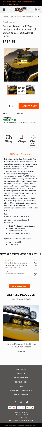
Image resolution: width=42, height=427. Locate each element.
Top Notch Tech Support (33, 142)
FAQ (21, 386)
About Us (21, 373)
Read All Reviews (20, 286)
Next (40, 331)
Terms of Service (21, 395)
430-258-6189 (14, 4)
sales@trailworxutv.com (22, 420)
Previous (1, 331)
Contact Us (21, 369)
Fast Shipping (8, 141)
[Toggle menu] (6, 9)
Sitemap (35, 425)
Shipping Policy (21, 378)
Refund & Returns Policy (21, 390)
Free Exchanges (22, 141)
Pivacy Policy (21, 382)
